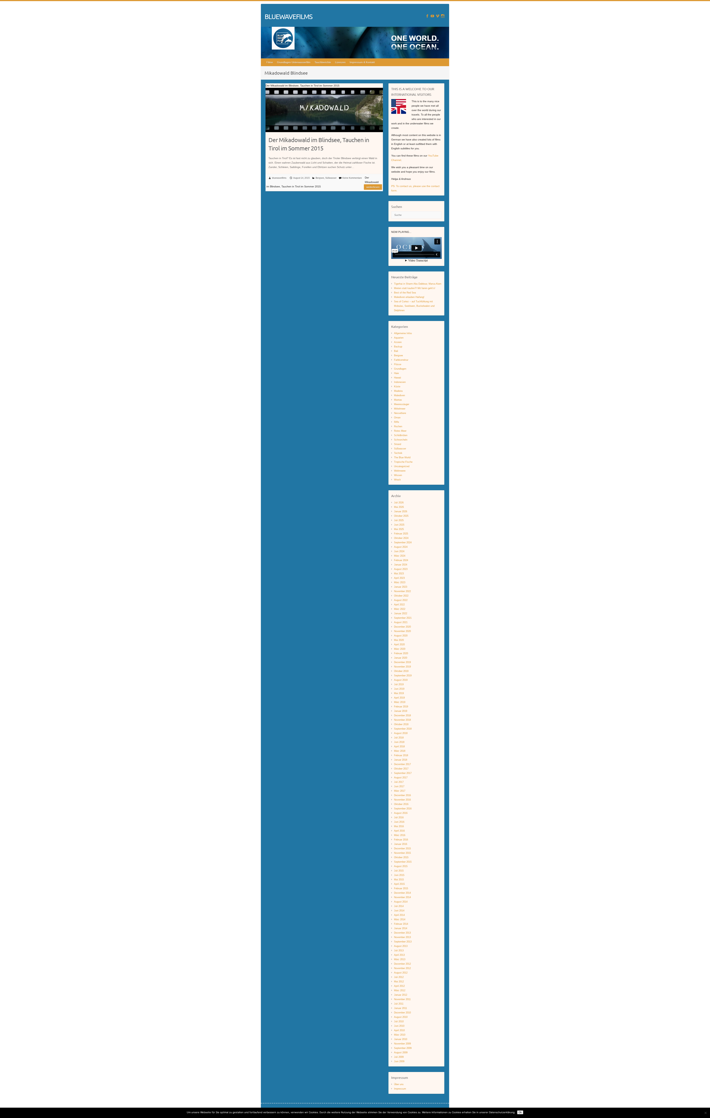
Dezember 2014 (402, 892)
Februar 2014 (401, 923)
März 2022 (399, 609)
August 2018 (401, 733)
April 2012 (399, 986)
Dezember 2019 (402, 662)
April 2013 (399, 955)
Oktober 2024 (401, 538)
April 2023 (399, 578)
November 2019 (402, 666)
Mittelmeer (399, 408)
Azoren (398, 342)
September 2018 (403, 728)
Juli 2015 (399, 870)
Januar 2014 (400, 928)
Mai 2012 (399, 981)
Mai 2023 (399, 573)
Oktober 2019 (401, 671)
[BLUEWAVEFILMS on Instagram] (442, 16)
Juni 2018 (399, 742)
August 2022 (401, 600)
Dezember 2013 (402, 932)
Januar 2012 (400, 994)
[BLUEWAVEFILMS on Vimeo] (437, 16)
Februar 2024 (401, 560)
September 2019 (403, 675)
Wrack (397, 479)
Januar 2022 (400, 613)
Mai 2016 (399, 826)
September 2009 (403, 1048)
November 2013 (402, 937)
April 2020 (399, 644)
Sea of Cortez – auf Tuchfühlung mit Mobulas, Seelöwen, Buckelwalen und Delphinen (414, 306)
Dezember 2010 (402, 1012)
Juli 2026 (399, 502)
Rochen (398, 426)
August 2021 (401, 622)
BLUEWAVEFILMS (288, 16)
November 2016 (402, 799)
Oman (397, 417)
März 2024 (399, 555)
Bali (396, 351)
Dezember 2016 (402, 795)
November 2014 (402, 897)
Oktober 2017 (401, 768)
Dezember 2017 (402, 764)
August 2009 (401, 1052)
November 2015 (402, 853)
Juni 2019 (399, 688)
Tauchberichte (323, 62)
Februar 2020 (401, 653)
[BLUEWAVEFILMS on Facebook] (427, 16)
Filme (269, 62)
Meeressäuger (401, 404)
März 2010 (399, 1034)
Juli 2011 (398, 1003)
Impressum (400, 1088)
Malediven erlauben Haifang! (409, 297)
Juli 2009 (399, 1057)
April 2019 (399, 697)
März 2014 (399, 919)
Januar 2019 (400, 711)
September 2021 (403, 617)
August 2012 (401, 972)
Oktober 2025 (401, 515)
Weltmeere (399, 470)
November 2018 (402, 719)
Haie (396, 373)
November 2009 (402, 1043)
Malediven (399, 395)
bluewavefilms (279, 178)
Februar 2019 (401, 706)
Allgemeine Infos (403, 333)
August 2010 (401, 1017)
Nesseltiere (400, 413)
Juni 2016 (399, 821)
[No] (705, 1113)
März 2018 (399, 751)
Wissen (398, 475)
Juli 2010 (399, 1021)
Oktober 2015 (401, 857)
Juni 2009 (399, 1061)
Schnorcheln (400, 439)
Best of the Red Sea (405, 292)
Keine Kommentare (352, 178)
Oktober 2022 (401, 595)
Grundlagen (400, 368)
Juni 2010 (399, 1025)
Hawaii (397, 377)
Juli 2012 (399, 977)
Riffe (396, 422)
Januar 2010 (400, 1039)
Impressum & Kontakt (362, 62)
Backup (398, 346)
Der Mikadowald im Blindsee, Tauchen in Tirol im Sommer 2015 (318, 144)
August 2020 (401, 635)
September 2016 (403, 808)
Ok (520, 1112)
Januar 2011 (400, 1008)
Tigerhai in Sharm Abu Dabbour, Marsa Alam (417, 283)
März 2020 (399, 649)
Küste (397, 386)
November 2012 (402, 968)
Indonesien (400, 382)
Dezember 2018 (402, 715)
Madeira (398, 391)
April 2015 (399, 884)
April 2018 (399, 746)
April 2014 (399, 915)
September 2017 (403, 773)
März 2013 (399, 959)
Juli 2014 (399, 906)
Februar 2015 (401, 888)
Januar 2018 (400, 759)
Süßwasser (331, 178)
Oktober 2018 (401, 724)
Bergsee (320, 178)
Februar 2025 (401, 533)
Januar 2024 (400, 564)
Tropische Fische (403, 462)
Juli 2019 (399, 684)
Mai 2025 (399, 529)
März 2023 (399, 582)
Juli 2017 (399, 782)
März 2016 (399, 835)
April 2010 (399, 1030)
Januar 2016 (400, 844)
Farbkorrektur (401, 359)
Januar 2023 (400, 586)
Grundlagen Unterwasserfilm (293, 62)
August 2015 (401, 866)
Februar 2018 (401, 755)
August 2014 (401, 901)
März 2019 (399, 702)
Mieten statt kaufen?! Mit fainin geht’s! (414, 288)
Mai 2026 (399, 507)
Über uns (399, 1084)
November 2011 (402, 999)
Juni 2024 (399, 551)
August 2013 (401, 946)
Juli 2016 (399, 817)
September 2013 (403, 941)
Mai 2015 (399, 879)
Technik (398, 453)
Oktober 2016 (401, 804)
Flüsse (397, 364)
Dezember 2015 (402, 848)
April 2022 (399, 604)
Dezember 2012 (402, 963)
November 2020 (402, 631)
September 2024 (403, 542)
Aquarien (398, 337)
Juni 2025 (399, 524)
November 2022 (402, 591)
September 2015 (403, 861)
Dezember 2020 (402, 626)
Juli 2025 (399, 520)
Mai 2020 (399, 640)
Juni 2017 (399, 786)
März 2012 (399, 990)
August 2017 (401, 777)
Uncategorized (401, 466)
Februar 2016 (401, 839)
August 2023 (401, 569)
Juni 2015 (399, 875)
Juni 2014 (399, 910)
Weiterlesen (373, 187)
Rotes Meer (400, 430)
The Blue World (402, 457)
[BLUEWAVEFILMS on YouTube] (432, 16)
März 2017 (399, 790)
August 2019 (401, 680)
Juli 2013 (399, 950)
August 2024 (401, 547)
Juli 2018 (399, 737)
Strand (397, 444)
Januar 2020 (400, 657)
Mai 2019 (399, 693)
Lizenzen (340, 62)
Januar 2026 (400, 511)
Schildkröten (400, 435)
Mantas (398, 399)
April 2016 (399, 830)
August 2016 (401, 813)
